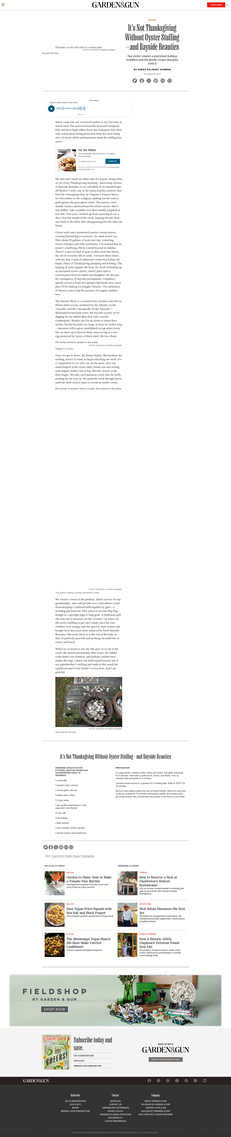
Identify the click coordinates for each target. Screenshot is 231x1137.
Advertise (115, 1101)
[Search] (227, 5)
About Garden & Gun (156, 1101)
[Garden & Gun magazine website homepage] (115, 5)
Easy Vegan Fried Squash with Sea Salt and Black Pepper (89, 911)
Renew (75, 1108)
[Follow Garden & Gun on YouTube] (204, 1081)
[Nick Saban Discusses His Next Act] (127, 926)
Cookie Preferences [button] (115, 1121)
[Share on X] (149, 81)
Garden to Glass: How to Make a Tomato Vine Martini (89, 879)
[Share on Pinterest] (156, 81)
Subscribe (216, 5)
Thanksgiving (87, 856)
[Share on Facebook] (142, 81)
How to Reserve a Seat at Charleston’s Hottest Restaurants (158, 881)
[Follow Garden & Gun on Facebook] (149, 1081)
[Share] (135, 81)
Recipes (76, 856)
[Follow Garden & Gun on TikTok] (195, 1081)
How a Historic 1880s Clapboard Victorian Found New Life (159, 943)
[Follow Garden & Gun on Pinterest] (186, 1081)
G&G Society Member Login (155, 1111)
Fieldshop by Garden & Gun (155, 1104)
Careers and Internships (115, 1108)
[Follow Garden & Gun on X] (177, 1081)
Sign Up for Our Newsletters (166, 1059)
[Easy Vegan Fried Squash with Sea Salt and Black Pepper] (55, 926)
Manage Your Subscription (87, 1066)
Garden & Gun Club (156, 1108)
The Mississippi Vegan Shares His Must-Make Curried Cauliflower (89, 943)
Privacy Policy (115, 167)
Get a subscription (75, 1101)
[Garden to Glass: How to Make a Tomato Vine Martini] (55, 894)
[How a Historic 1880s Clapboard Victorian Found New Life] (127, 956)
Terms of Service (86, 169)
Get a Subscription (84, 1055)
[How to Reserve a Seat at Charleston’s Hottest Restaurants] (127, 894)
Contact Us (115, 1104)
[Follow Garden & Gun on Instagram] (158, 1081)
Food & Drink (57, 856)
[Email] (163, 81)
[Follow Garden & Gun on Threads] (167, 1081)
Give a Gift (79, 1061)
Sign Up (113, 161)
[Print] (170, 81)
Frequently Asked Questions (115, 1114)
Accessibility (115, 1118)
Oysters (68, 856)
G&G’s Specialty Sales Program (156, 1114)
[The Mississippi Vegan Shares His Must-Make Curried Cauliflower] (55, 956)
